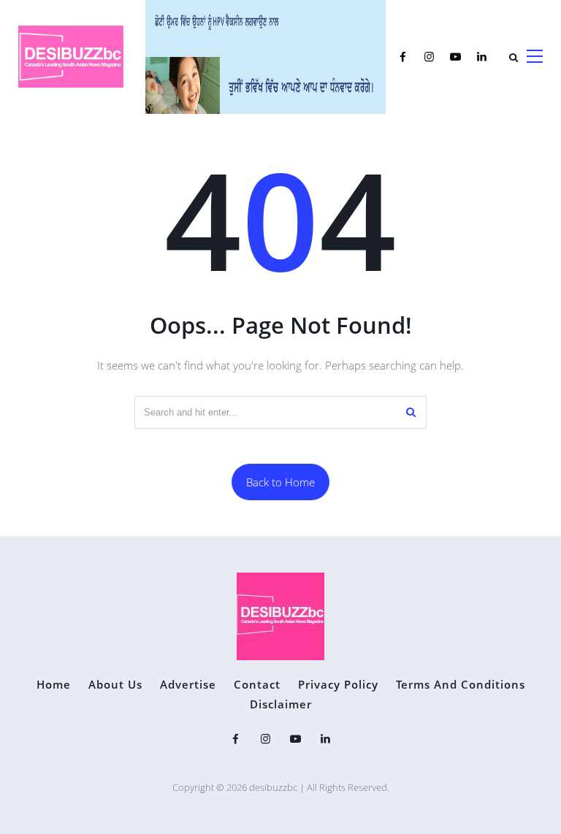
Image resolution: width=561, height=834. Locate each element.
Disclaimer (281, 704)
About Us (115, 684)
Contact (257, 684)
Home (54, 684)
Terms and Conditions (460, 684)
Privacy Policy (338, 684)
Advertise (188, 684)
